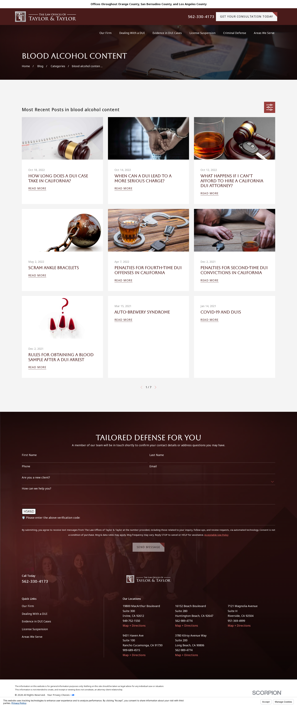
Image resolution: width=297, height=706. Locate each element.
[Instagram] (273, 580)
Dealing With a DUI (34, 614)
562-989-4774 (183, 621)
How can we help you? (36, 488)
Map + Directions (134, 625)
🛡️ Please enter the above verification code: (51, 517)
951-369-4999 (236, 621)
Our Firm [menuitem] (105, 33)
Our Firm (28, 606)
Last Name (156, 455)
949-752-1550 (131, 621)
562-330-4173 (201, 16)
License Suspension (35, 629)
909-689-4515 (131, 650)
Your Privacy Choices (58, 694)
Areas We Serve (32, 637)
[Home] (45, 16)
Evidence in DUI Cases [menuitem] (167, 33)
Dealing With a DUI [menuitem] (132, 33)
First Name (29, 455)
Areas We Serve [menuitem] (264, 33)
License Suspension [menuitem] (202, 33)
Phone (26, 466)
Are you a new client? (36, 477)
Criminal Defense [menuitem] (234, 33)
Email (153, 466)
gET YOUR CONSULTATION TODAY (246, 16)
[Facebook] (264, 580)
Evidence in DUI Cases (36, 621)
